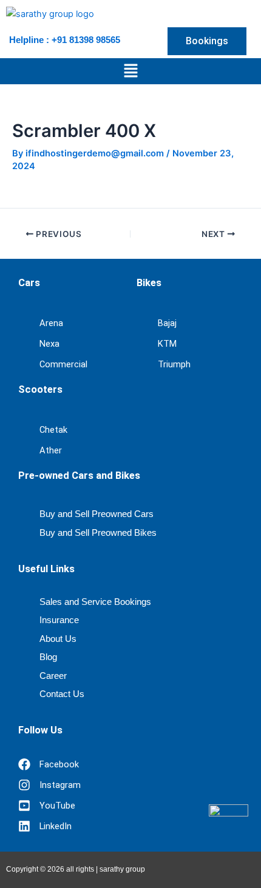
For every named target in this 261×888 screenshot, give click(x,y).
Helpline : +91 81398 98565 (64, 40)
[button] (130, 71)
